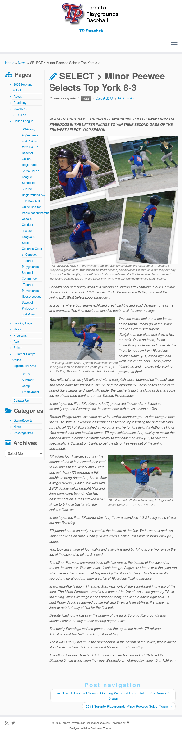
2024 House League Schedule (30, 177)
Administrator (125, 98)
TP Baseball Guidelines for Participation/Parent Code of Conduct (35, 213)
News (22, 62)
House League (23, 121)
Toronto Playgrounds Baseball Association (85, 723)
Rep (16, 341)
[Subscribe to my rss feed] (8, 722)
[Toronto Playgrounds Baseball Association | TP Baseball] (91, 14)
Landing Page (23, 323)
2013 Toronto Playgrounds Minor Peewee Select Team (129, 706)
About (18, 96)
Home (9, 62)
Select (18, 347)
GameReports (23, 420)
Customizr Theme (101, 728)
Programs (20, 335)
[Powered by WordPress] (128, 721)
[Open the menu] (174, 43)
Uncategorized (23, 432)
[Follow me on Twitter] (14, 722)
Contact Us (21, 400)
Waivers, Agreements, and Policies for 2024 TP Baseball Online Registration (30, 147)
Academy (20, 102)
